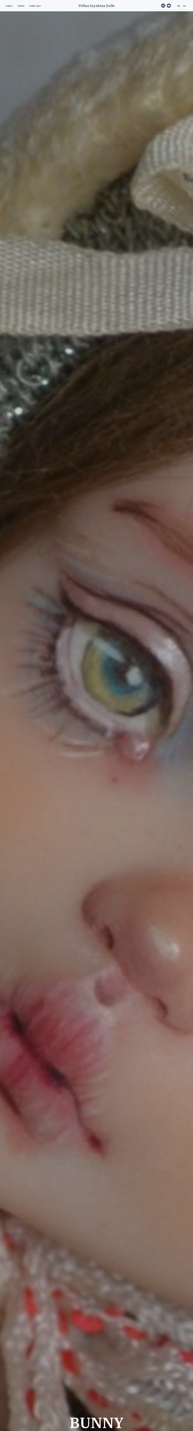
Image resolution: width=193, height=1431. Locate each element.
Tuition (21, 5)
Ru (178, 5)
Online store (35, 5)
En (184, 5)
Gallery (9, 5)
